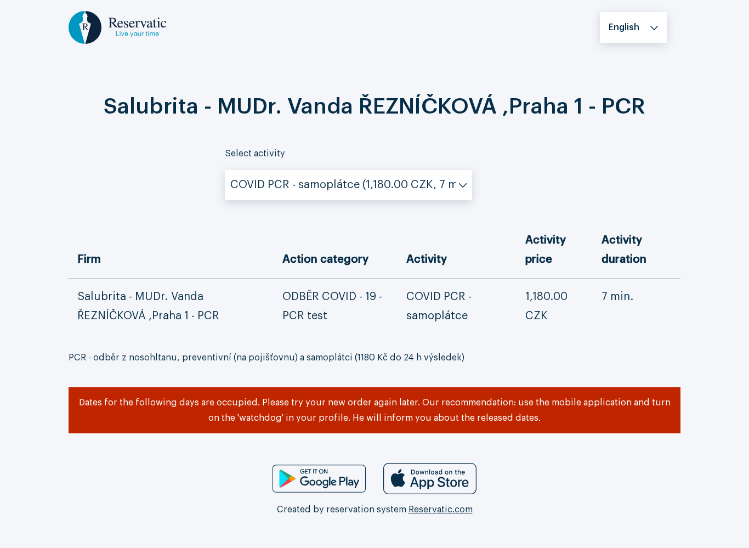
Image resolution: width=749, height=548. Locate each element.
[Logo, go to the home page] (117, 27)
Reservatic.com (440, 509)
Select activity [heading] (255, 153)
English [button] (624, 27)
